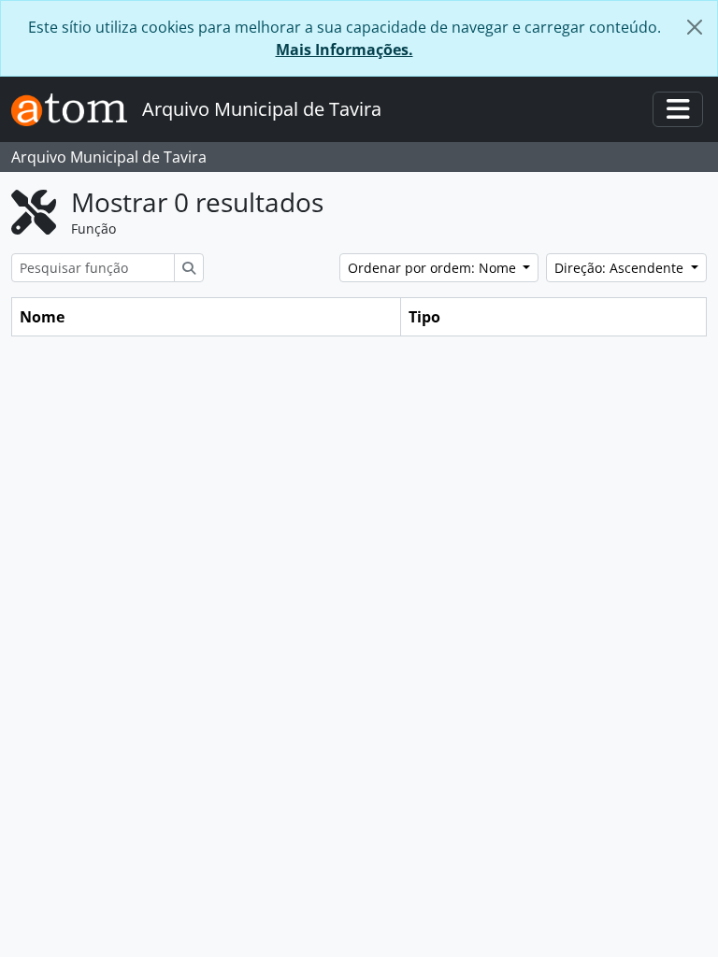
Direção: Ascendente (620, 268)
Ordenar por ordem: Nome (434, 268)
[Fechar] (694, 27)
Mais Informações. (344, 49)
